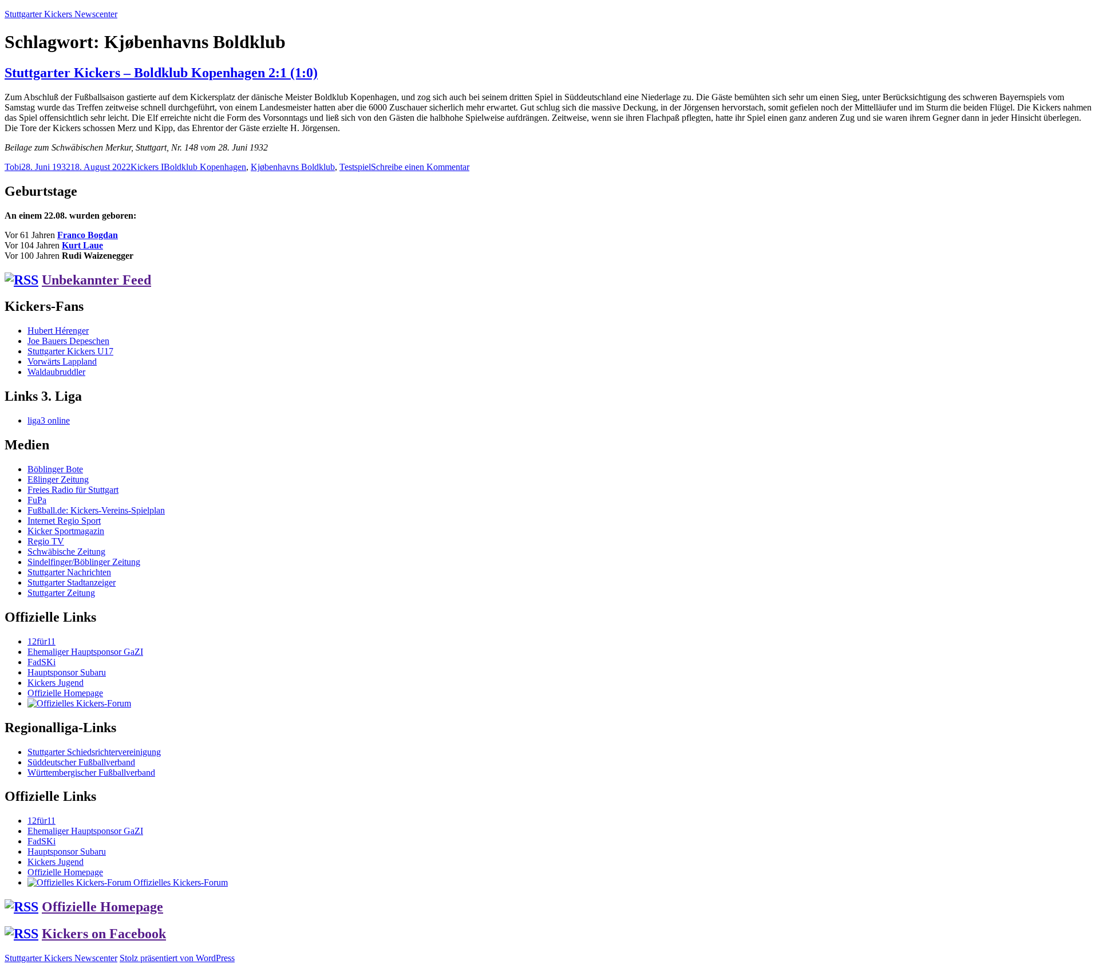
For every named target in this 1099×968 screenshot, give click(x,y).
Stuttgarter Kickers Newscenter (61, 14)
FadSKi (41, 662)
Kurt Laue (82, 245)
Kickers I (147, 167)
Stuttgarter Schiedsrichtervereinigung (94, 752)
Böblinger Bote (55, 469)
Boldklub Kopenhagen (205, 167)
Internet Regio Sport (64, 521)
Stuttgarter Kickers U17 (70, 351)
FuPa (36, 500)
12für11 (41, 641)
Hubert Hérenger (58, 330)
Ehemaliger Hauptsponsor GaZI (85, 652)
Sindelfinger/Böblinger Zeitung (83, 562)
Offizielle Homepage (65, 693)
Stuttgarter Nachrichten (69, 572)
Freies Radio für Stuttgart (72, 490)
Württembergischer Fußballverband (91, 772)
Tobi (13, 167)
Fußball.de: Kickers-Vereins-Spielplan (96, 510)
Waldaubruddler (56, 372)
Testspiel (355, 167)
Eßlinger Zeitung (58, 479)
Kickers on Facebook (104, 933)
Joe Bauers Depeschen (68, 341)
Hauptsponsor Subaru (66, 672)
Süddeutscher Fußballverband (81, 762)
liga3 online (48, 420)
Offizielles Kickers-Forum (179, 882)
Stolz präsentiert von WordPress (177, 958)
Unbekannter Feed (96, 279)
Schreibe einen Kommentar (420, 167)
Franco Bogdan (87, 235)
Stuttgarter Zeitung (61, 593)
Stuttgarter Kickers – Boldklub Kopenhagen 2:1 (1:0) (161, 72)
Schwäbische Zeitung (66, 551)
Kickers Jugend (55, 683)
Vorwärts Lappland (62, 361)
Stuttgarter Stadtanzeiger (71, 582)
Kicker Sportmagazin (65, 531)
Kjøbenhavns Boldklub (293, 167)
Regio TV (45, 541)
